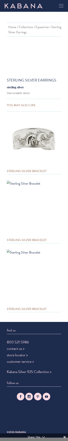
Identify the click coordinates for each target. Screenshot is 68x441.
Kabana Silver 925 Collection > (29, 372)
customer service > (20, 361)
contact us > (16, 348)
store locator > (17, 355)
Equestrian (42, 27)
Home (12, 27)
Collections (26, 27)
